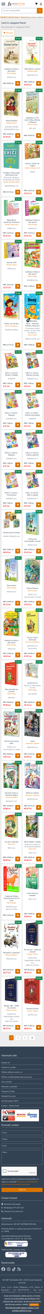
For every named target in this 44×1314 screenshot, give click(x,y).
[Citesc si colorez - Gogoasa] (11, 400)
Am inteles (34, 1304)
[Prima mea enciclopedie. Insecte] (32, 523)
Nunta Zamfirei (11, 121)
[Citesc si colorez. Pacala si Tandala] (11, 360)
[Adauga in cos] (17, 83)
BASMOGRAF (10, 186)
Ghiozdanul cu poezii (32, 69)
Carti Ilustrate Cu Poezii (32, 597)
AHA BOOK (32, 694)
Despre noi (5, 1063)
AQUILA (31, 545)
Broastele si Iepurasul (11, 953)
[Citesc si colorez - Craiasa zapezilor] (32, 440)
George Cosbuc (11, 123)
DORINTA (11, 379)
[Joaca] (32, 724)
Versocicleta (32, 648)
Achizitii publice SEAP (9, 1101)
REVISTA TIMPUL (11, 330)
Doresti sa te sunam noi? (13, 1211)
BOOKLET (9, 801)
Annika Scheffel (11, 797)
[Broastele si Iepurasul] (11, 935)
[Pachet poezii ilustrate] (11, 520)
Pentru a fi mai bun (11, 324)
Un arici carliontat (11, 842)
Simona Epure (32, 124)
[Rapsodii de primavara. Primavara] (11, 207)
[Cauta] (40, 10)
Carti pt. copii (13, 17)
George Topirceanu (11, 224)
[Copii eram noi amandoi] (32, 878)
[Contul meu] (41, 4)
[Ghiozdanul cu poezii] (32, 51)
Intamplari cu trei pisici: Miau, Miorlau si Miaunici (32, 120)
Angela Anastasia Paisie (11, 182)
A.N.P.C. (17, 1239)
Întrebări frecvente (8, 1096)
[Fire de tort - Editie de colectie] (32, 934)
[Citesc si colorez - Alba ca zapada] (32, 480)
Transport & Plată (8, 1091)
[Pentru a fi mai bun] (11, 306)
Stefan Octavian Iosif (32, 168)
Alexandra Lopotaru (32, 795)
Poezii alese (11, 585)
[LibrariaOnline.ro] (16, 4)
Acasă (3, 17)
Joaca (32, 741)
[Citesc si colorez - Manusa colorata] (32, 360)
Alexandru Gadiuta (32, 743)
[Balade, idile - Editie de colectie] (11, 990)
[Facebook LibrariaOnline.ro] (3, 1269)
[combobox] (19, 10)
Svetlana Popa (32, 71)
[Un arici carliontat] (11, 826)
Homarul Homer (32, 1009)
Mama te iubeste (32, 793)
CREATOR (30, 75)
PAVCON (9, 959)
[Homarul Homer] (32, 991)
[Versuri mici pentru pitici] (11, 724)
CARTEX (31, 1015)
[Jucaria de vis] (32, 670)
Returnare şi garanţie (9, 1087)
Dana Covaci (32, 335)
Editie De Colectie (32, 965)
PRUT (10, 848)
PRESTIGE (9, 907)
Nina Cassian (32, 591)
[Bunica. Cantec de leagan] (32, 151)
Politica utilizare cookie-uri (11, 1072)
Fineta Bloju (32, 690)
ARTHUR (30, 646)
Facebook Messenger (12, 1204)
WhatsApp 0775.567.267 (14, 1208)
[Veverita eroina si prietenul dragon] (11, 775)
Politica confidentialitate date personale (16, 1077)
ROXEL (9, 77)
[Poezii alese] (11, 570)
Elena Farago (11, 73)
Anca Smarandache (32, 642)
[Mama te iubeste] (32, 775)
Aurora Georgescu (11, 326)
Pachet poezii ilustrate (11, 533)
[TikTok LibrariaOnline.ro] (13, 1269)
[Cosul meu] (36, 4)
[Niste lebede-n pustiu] (32, 826)
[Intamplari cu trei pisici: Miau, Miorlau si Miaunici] (32, 102)
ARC (30, 128)
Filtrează (9, 33)
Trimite (21, 1190)
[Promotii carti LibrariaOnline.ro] (8, 1269)
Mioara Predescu (12, 955)
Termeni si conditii (8, 1067)
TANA (10, 649)
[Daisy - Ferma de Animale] (32, 306)
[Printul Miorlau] (32, 571)
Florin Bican (11, 694)
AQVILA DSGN (30, 339)
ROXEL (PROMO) (9, 536)
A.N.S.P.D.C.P (36, 1229)
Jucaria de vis (32, 683)
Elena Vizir (11, 844)
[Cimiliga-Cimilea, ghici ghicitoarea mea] (11, 155)
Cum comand (6, 1082)
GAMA (32, 172)
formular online (19, 1250)
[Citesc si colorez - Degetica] (11, 440)
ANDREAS (30, 280)
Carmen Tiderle (32, 1011)
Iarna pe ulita (11, 262)
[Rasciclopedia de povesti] (11, 674)
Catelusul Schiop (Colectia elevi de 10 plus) (11, 898)
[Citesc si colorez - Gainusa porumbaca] (32, 400)
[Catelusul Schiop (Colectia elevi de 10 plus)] (11, 879)
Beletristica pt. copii (28, 17)
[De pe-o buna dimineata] (32, 622)
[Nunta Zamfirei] (11, 103)
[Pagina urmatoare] (32, 1038)
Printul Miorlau (32, 588)
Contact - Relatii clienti (10, 1106)
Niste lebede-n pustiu (32, 842)
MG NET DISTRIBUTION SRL (24, 1224)
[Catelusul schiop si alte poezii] (11, 51)
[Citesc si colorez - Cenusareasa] (11, 480)
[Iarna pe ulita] (11, 250)
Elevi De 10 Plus (11, 909)
